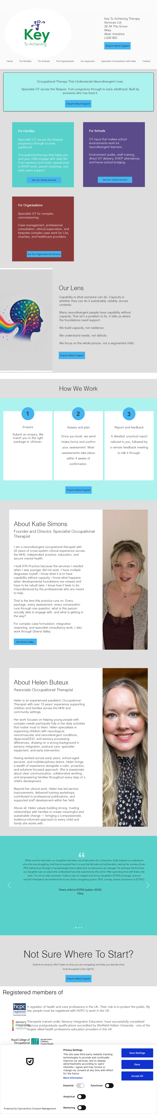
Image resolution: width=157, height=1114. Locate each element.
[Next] (147, 885)
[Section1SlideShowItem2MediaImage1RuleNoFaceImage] (78, 927)
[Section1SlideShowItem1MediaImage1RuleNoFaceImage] (75, 927)
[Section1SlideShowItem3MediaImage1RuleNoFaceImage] (81, 927)
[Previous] (9, 885)
